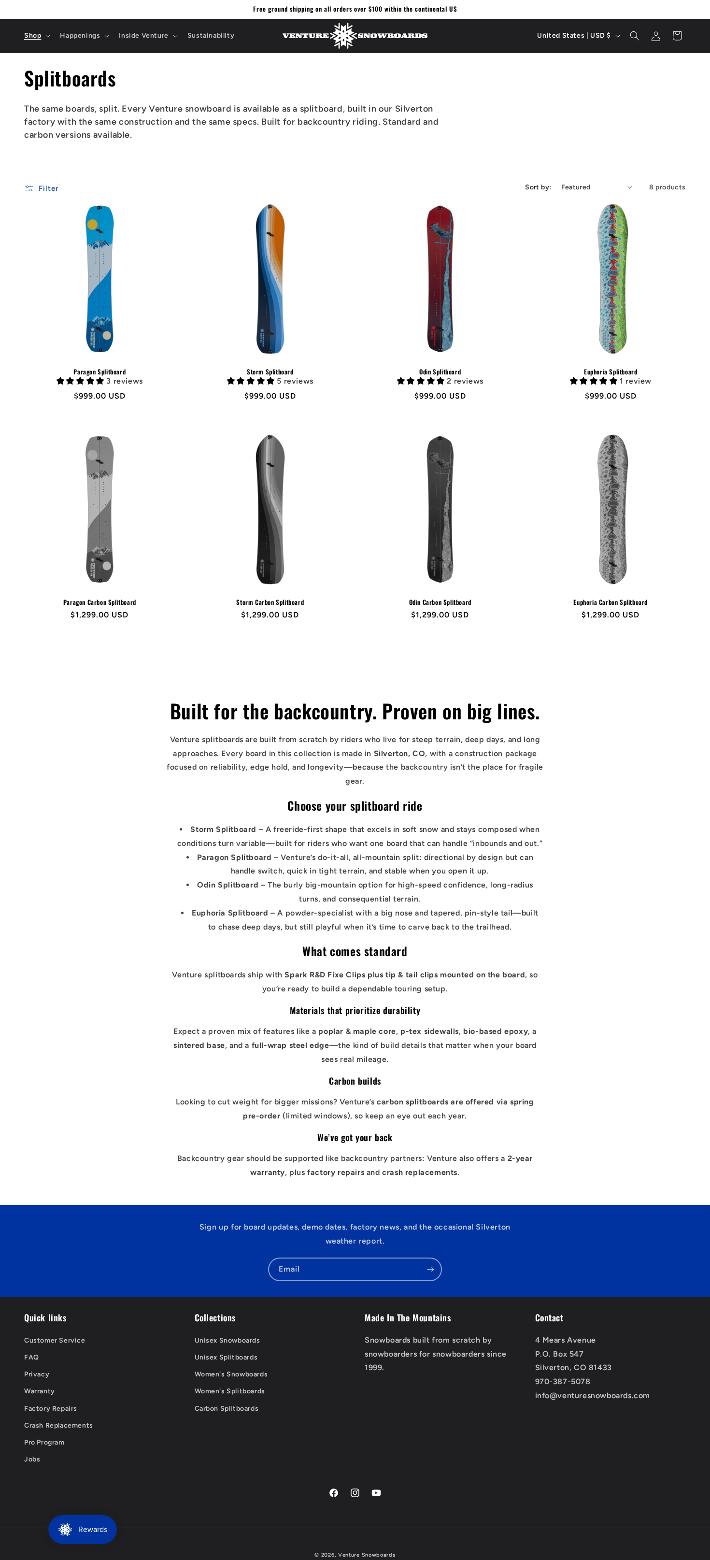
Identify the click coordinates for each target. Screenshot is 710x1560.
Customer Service (54, 1340)
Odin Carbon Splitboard (440, 602)
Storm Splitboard (269, 371)
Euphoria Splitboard (610, 371)
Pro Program (44, 1442)
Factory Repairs (50, 1408)
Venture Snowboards (367, 1555)
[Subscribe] (430, 1269)
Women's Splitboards (230, 1391)
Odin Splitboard (440, 371)
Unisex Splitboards (226, 1357)
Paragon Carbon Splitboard (99, 602)
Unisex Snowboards (227, 1340)
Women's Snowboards (231, 1374)
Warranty (39, 1391)
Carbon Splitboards (227, 1408)
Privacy (36, 1374)
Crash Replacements (58, 1425)
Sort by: (538, 187)
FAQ (31, 1357)
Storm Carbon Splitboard (270, 602)
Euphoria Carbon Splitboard (610, 602)
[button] (36, 36)
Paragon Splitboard (99, 371)
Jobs (32, 1459)
